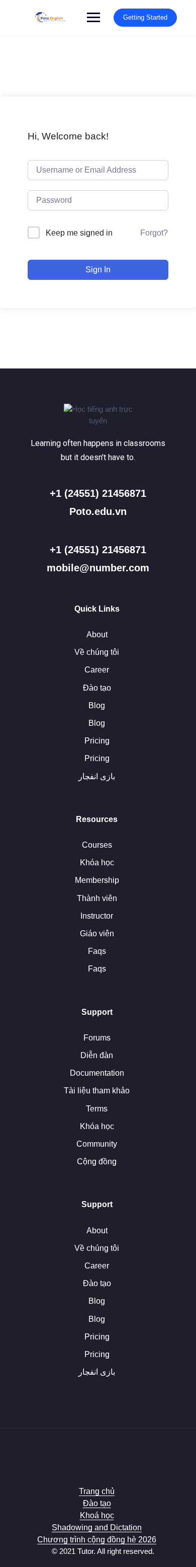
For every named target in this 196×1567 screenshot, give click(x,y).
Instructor (96, 916)
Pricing (97, 740)
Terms (97, 1108)
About (97, 634)
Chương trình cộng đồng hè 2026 (96, 1539)
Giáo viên (97, 933)
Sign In (98, 269)
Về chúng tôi (96, 652)
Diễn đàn (96, 1055)
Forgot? (154, 233)
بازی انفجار (96, 776)
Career (96, 669)
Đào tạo (97, 688)
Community (96, 1144)
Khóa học (97, 862)
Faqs (97, 951)
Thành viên (97, 898)
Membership (97, 880)
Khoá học (97, 1515)
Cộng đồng (97, 1161)
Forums (97, 1037)
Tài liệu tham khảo (97, 1090)
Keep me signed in (79, 233)
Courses (97, 845)
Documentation (97, 1073)
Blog (96, 705)
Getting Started (145, 17)
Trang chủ (97, 1491)
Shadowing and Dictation (97, 1527)
